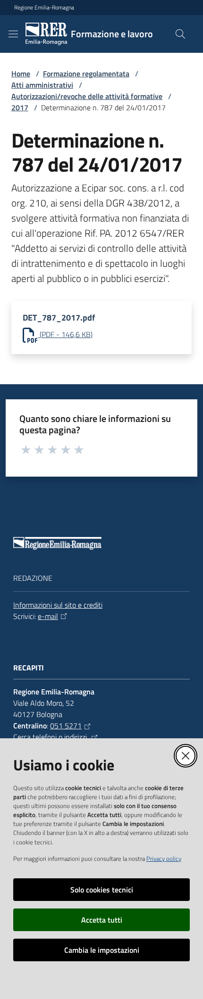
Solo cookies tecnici (101, 889)
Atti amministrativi (42, 85)
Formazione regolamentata (86, 73)
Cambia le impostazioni (101, 950)
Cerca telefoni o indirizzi (51, 737)
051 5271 (66, 725)
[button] (180, 33)
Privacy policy (163, 858)
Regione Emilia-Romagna (44, 7)
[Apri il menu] (13, 34)
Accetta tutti (101, 919)
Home (20, 73)
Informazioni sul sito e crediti (57, 605)
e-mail (48, 616)
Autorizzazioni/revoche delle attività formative (86, 96)
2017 (19, 107)
